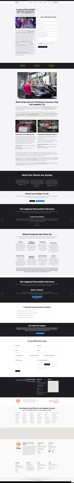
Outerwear (17, 468)
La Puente (54, 421)
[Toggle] (16, 310)
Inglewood (24, 418)
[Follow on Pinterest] (33, 380)
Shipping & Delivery (41, 463)
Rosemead (39, 417)
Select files (47, 363)
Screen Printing (29, 463)
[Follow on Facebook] (27, 380)
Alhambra (31, 411)
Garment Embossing (30, 468)
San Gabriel (47, 417)
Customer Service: (40, 447)
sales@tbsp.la (39, 388)
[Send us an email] (31, 380)
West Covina (25, 414)
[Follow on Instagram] (28, 380)
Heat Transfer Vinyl (30, 465)
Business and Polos (18, 464)
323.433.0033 (55, 399)
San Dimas (54, 414)
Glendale (16, 414)
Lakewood (32, 414)
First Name (17, 344)
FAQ (38, 468)
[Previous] (2, 221)
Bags (16, 469)
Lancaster (17, 421)
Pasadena (17, 417)
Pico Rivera (39, 412)
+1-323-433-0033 (40, 385)
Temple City (47, 415)
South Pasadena (55, 415)
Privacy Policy (40, 467)
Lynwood (31, 418)
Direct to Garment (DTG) (31, 467)
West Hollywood (47, 418)
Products (40, 2)
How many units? (18, 354)
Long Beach (17, 412)
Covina (46, 412)
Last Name (39, 344)
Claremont (54, 417)
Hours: (38, 389)
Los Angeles (17, 411)
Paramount (39, 418)
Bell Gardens (54, 418)
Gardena (38, 421)
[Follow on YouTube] (34, 380)
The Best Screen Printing (21, 378)
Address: (39, 443)
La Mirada (46, 411)
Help (39, 461)
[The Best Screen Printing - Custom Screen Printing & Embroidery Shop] (19, 2)
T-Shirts (16, 463)
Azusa (46, 414)
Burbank (24, 417)
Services (35, 2)
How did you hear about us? (49, 354)
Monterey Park (32, 421)
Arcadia (38, 414)
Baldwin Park (32, 417)
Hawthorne (25, 421)
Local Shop (30, 2)
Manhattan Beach (55, 411)
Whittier (31, 412)
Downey (24, 412)
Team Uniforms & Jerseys (19, 466)
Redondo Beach (47, 421)
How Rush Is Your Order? (34, 354)
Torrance (16, 418)
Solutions (45, 2)
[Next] (72, 221)
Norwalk (24, 415)
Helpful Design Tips (41, 466)
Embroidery (29, 464)
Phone (38, 349)
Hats (16, 467)
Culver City (39, 411)
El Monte (24, 411)
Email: (39, 450)
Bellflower (32, 415)
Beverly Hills (54, 412)
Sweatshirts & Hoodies (19, 465)
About (49, 2)
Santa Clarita (17, 415)
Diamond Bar (39, 415)
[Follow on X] (30, 380)
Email (16, 349)
